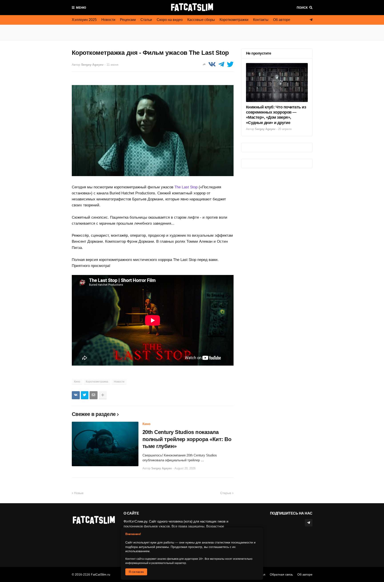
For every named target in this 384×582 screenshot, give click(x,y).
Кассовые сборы (201, 20)
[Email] (94, 395)
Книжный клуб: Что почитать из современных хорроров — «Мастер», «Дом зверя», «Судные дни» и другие (276, 115)
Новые (79, 493)
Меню (81, 7)
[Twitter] (230, 64)
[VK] (212, 64)
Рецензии (128, 20)
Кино (77, 381)
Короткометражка (97, 381)
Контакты (260, 20)
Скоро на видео (170, 20)
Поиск (302, 7)
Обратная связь (281, 574)
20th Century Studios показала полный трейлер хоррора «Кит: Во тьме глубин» (187, 439)
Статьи (146, 20)
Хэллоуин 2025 (84, 20)
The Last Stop (186, 187)
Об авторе (281, 20)
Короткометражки (234, 20)
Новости (108, 20)
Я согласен (136, 572)
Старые (225, 493)
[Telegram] (221, 64)
